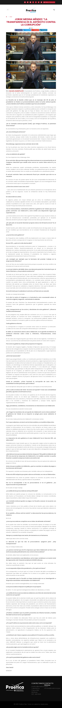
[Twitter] (28, 2)
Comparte (19, 30)
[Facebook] (25, 2)
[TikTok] (39, 2)
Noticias (11, 16)
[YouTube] (30, 2)
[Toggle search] (54, 10)
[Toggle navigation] (7, 10)
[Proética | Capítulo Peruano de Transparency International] (31, 10)
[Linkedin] (41, 2)
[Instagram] (33, 2)
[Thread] (36, 2)
